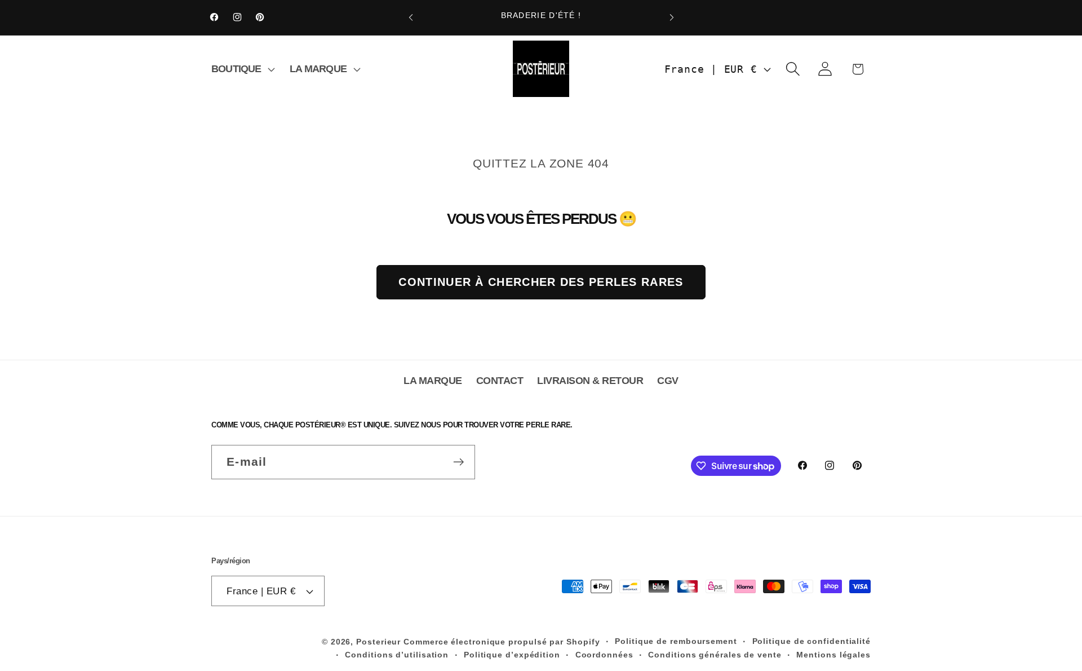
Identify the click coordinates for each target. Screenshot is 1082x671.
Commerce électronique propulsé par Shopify (501, 641)
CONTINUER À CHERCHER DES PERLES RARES (540, 282)
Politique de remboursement (676, 641)
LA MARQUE (432, 380)
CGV (668, 380)
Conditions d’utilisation (397, 654)
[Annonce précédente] (410, 17)
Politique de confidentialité (811, 641)
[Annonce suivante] (671, 17)
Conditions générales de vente (714, 654)
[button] (241, 69)
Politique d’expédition (512, 654)
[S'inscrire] (458, 462)
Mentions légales (833, 654)
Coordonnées (604, 654)
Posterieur (378, 641)
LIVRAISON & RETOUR (590, 380)
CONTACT (500, 380)
